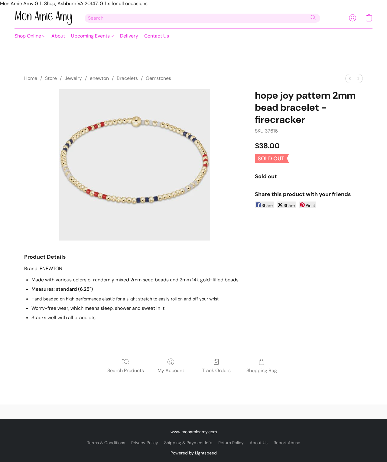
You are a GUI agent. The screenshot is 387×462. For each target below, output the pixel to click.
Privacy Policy (144, 442)
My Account (171, 370)
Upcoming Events (91, 36)
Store (51, 78)
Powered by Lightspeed (194, 453)
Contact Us (156, 36)
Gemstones (158, 78)
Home (30, 78)
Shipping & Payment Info (188, 442)
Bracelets (127, 78)
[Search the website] (313, 17)
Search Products (125, 370)
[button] (44, 17)
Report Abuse (287, 442)
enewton (99, 78)
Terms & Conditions (106, 442)
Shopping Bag (261, 370)
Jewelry (73, 78)
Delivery (129, 36)
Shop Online (28, 36)
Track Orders (216, 370)
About (58, 36)
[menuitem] (350, 78)
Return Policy (231, 442)
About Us (259, 442)
